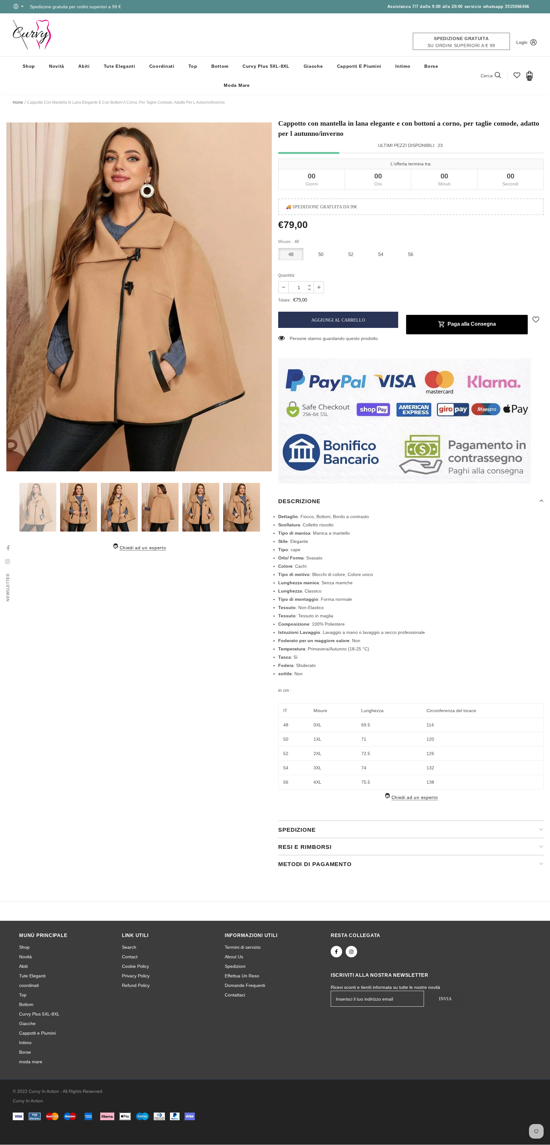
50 (321, 254)
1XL (317, 739)
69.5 (365, 725)
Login (521, 42)
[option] (139, 296)
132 (430, 768)
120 (430, 739)
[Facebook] (336, 952)
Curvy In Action (28, 1101)
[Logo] (32, 35)
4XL (317, 782)
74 (363, 768)
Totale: (284, 300)
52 (351, 254)
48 (291, 254)
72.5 (365, 753)
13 (290, 339)
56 (410, 254)
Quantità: (286, 275)
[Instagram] (351, 952)
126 (430, 753)
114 (430, 725)
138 (430, 782)
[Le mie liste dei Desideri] (517, 77)
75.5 (365, 782)
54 (381, 254)
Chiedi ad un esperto (143, 547)
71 (363, 739)
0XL (317, 725)
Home (18, 102)
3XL (317, 768)
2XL (317, 753)
